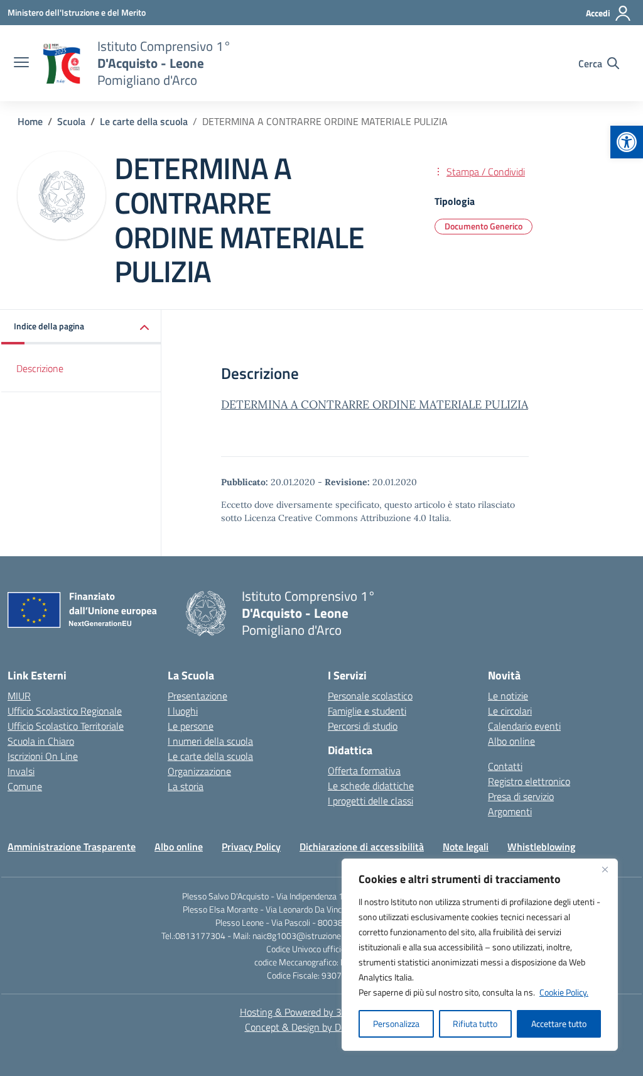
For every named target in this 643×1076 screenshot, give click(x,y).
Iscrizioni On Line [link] (43, 756)
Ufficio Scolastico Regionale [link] (65, 710)
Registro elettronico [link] (529, 781)
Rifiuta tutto (475, 1023)
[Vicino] (604, 869)
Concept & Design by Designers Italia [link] (322, 1027)
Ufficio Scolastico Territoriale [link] (66, 725)
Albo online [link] (511, 741)
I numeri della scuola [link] (210, 741)
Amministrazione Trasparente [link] (72, 846)
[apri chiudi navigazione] (21, 63)
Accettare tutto (558, 1023)
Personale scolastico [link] (370, 695)
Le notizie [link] (508, 695)
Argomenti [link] (510, 811)
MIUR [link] (19, 695)
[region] (480, 955)
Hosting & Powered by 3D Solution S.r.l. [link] (322, 1011)
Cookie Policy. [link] (563, 992)
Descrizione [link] (39, 368)
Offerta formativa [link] (364, 770)
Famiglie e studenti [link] (367, 710)
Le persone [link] (190, 725)
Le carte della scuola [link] (210, 756)
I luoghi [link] (183, 710)
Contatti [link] (505, 766)
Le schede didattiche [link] (371, 785)
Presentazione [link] (197, 695)
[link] (626, 142)
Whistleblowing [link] (541, 846)
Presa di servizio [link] (521, 796)
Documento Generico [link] (483, 226)
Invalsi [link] (21, 771)
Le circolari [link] (510, 710)
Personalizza (396, 1023)
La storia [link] (185, 786)
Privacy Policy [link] (251, 846)
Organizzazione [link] (199, 771)
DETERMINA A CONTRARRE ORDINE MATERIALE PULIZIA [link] (374, 404)
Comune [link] (25, 786)
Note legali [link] (466, 846)
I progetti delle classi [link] (370, 800)
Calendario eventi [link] (524, 725)
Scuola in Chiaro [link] (41, 741)
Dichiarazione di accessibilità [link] (362, 846)
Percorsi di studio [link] (362, 725)
